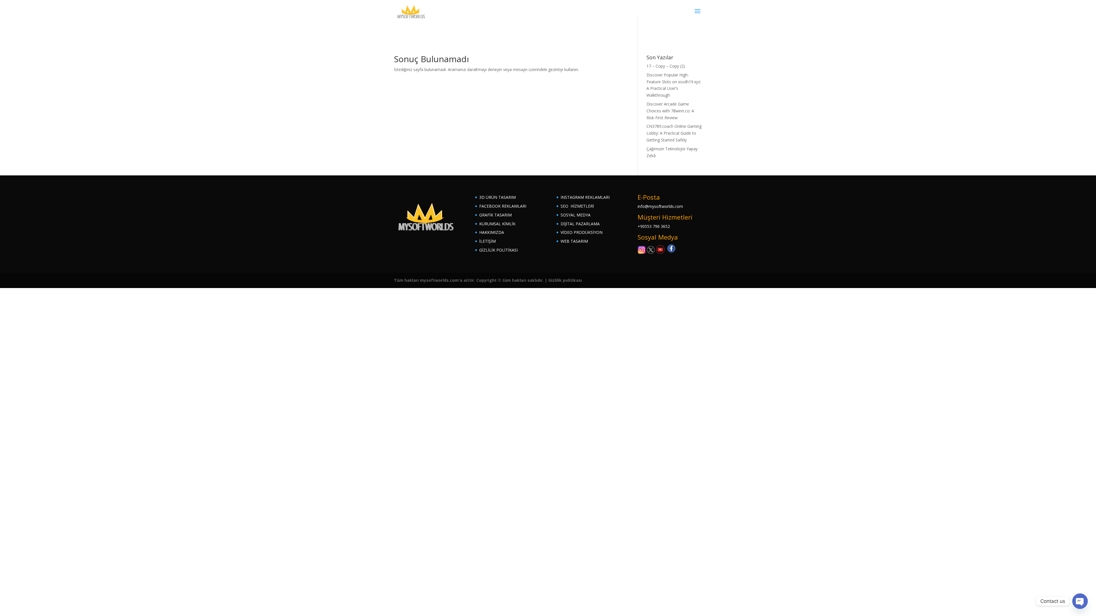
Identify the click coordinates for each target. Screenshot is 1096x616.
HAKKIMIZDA (491, 232)
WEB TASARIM (574, 241)
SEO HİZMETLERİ (577, 206)
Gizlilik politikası (565, 280)
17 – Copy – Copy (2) (665, 66)
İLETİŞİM (487, 241)
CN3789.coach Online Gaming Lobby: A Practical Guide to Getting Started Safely (674, 133)
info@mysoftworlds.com (660, 206)
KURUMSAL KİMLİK (497, 223)
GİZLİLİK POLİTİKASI (498, 250)
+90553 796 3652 (654, 226)
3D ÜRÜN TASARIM (497, 197)
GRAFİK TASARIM (495, 215)
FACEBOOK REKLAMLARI (502, 206)
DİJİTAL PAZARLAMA (580, 223)
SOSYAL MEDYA (576, 215)
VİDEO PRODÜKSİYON (582, 232)
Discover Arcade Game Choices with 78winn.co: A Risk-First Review (670, 110)
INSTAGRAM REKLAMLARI (585, 197)
